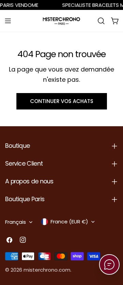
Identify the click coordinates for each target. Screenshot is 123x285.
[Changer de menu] (8, 21)
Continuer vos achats (61, 101)
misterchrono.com (47, 269)
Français (15, 221)
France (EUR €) (69, 221)
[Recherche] (101, 21)
